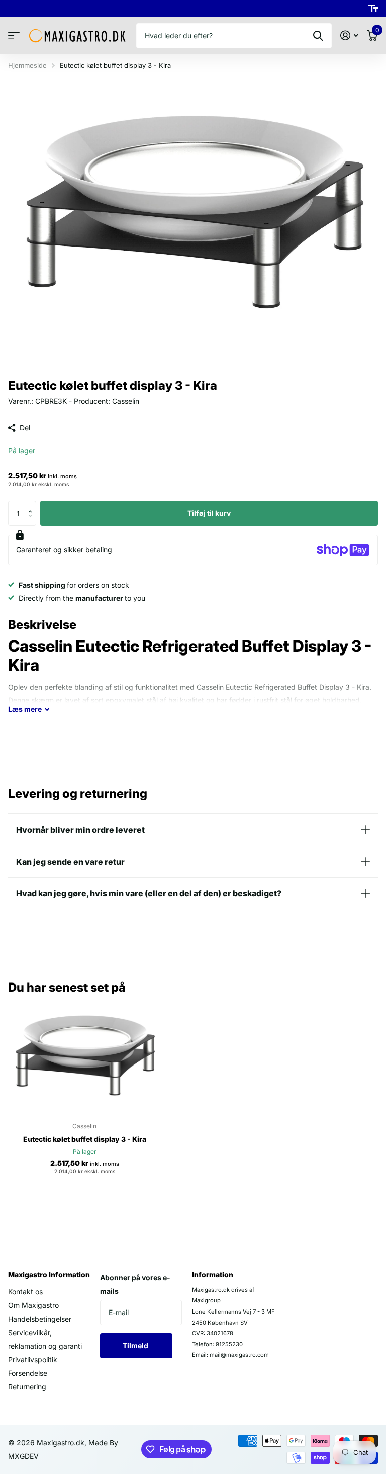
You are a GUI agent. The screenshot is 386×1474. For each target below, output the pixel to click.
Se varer (14, 36)
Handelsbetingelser (39, 1319)
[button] (32, 504)
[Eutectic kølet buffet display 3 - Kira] (84, 1057)
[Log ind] (349, 35)
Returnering (27, 1386)
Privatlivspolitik (32, 1359)
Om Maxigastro (33, 1305)
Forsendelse (27, 1373)
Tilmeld (136, 1345)
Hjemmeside (27, 65)
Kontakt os (25, 1291)
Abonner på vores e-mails (135, 1284)
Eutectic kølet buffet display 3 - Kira (84, 1139)
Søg (318, 35)
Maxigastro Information (49, 1274)
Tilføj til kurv (209, 513)
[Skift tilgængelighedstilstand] (373, 8)
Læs (25, 709)
